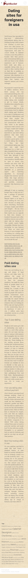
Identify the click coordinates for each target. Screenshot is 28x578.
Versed (12, 571)
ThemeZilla (17, 571)
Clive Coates (20, 536)
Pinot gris (8, 550)
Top (14, 516)
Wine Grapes (18, 561)
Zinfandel (16, 563)
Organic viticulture (6, 547)
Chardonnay (7, 536)
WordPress (8, 571)
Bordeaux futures (11, 526)
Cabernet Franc (7, 529)
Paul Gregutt (19, 547)
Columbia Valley (5, 539)
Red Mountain (21, 550)
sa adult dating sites (13, 254)
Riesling (3, 552)
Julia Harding (16, 542)
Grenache (14, 539)
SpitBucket (7, 569)
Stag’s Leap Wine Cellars (8, 555)
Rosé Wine (8, 552)
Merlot (13, 545)
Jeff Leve (11, 542)
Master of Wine (6, 545)
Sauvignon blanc (16, 552)
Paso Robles (13, 547)
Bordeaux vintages (17, 526)
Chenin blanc (14, 536)
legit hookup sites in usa (12, 244)
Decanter (9, 539)
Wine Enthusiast (10, 561)
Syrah (11, 557)
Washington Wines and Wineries (13, 559)
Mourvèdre (18, 544)
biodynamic (4, 526)
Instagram (19, 539)
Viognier (19, 557)
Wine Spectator (10, 563)
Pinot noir (14, 550)
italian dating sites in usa (12, 246)
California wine (15, 532)
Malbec (21, 542)
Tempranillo (15, 557)
